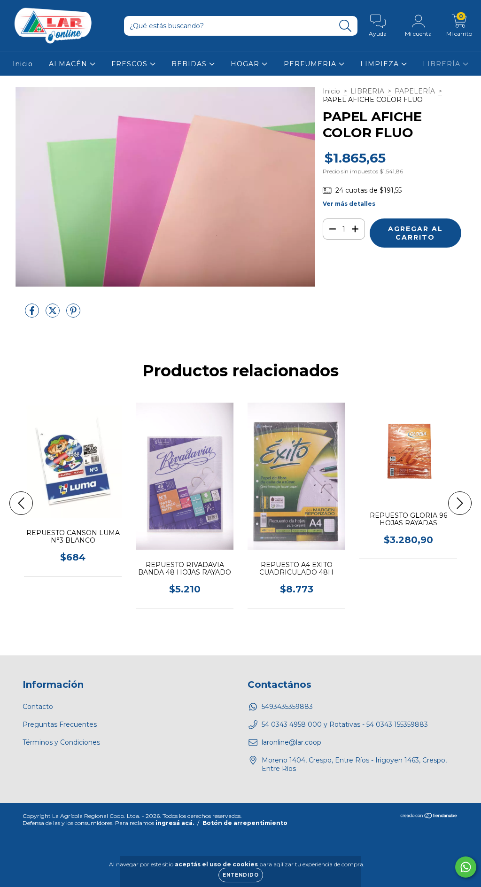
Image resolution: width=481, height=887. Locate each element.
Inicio (23, 64)
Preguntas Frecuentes (60, 724)
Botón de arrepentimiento (244, 822)
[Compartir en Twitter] (54, 314)
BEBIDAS (190, 64)
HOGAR (246, 64)
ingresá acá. (174, 822)
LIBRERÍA (443, 64)
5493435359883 (287, 706)
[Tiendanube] (429, 816)
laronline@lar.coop (291, 742)
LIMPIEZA (380, 64)
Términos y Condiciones (61, 742)
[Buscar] (345, 26)
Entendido (241, 875)
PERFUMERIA (311, 64)
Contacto (38, 706)
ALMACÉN (69, 64)
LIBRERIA (367, 91)
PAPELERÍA (415, 91)
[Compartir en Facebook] (33, 314)
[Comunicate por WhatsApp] (465, 867)
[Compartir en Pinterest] (73, 314)
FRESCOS (130, 64)
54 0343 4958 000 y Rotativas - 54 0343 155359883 (345, 724)
